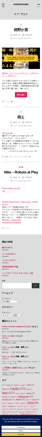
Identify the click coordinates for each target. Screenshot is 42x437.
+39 (19, 35)
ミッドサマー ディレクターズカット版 (17, 273)
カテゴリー (6, 312)
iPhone (14, 396)
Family (18, 388)
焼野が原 (21, 30)
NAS (4, 403)
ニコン (20, 409)
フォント (27, 409)
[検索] (35, 285)
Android (17, 385)
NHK (6, 156)
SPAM (33, 402)
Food (23, 393)
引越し (17, 414)
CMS (30, 385)
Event (5, 389)
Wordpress (12, 406)
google (31, 393)
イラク (26, 406)
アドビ (20, 406)
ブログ (35, 409)
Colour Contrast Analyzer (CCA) (15, 327)
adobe (10, 385)
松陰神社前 (27, 414)
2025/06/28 (28, 35)
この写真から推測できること (13, 368)
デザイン (12, 409)
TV (21, 24)
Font (18, 393)
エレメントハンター (21, 156)
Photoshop (10, 403)
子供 (11, 414)
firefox (29, 389)
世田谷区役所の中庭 (10, 267)
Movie (20, 399)
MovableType (8, 399)
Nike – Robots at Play (21, 172)
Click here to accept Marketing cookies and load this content (21, 58)
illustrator (6, 396)
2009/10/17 (28, 122)
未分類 (21, 167)
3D (4, 385)
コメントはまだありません (22, 38)
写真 (5, 414)
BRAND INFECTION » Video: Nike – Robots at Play (20, 203)
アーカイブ (6, 298)
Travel (4, 406)
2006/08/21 (28, 177)
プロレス (6, 411)
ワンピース (22, 411)
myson (35, 399)
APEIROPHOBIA (21, 4)
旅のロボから (7, 248)
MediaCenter (25, 396)
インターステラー (9, 260)
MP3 (28, 399)
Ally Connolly (7, 133)
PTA (17, 403)
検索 (3, 281)
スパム (5, 409)
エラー (32, 406)
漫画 (11, 101)
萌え (21, 117)
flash (8, 392)
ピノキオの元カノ (9, 254)
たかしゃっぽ (7, 336)
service (23, 403)
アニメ (7, 101)
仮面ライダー (31, 411)
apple (23, 385)
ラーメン (14, 411)
